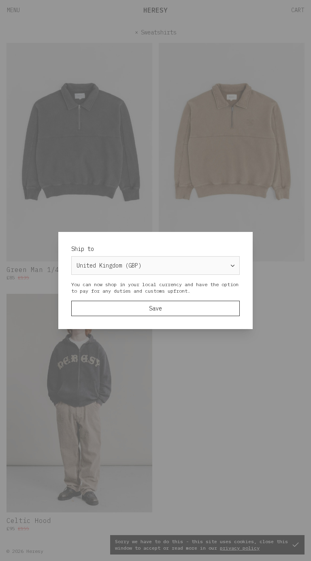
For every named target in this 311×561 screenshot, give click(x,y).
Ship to (82, 249)
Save (155, 308)
